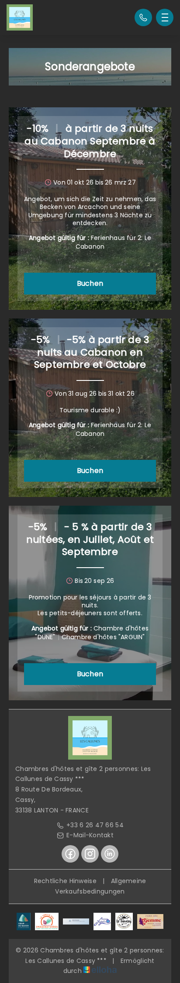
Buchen (90, 283)
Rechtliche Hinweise (65, 881)
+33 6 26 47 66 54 (95, 825)
